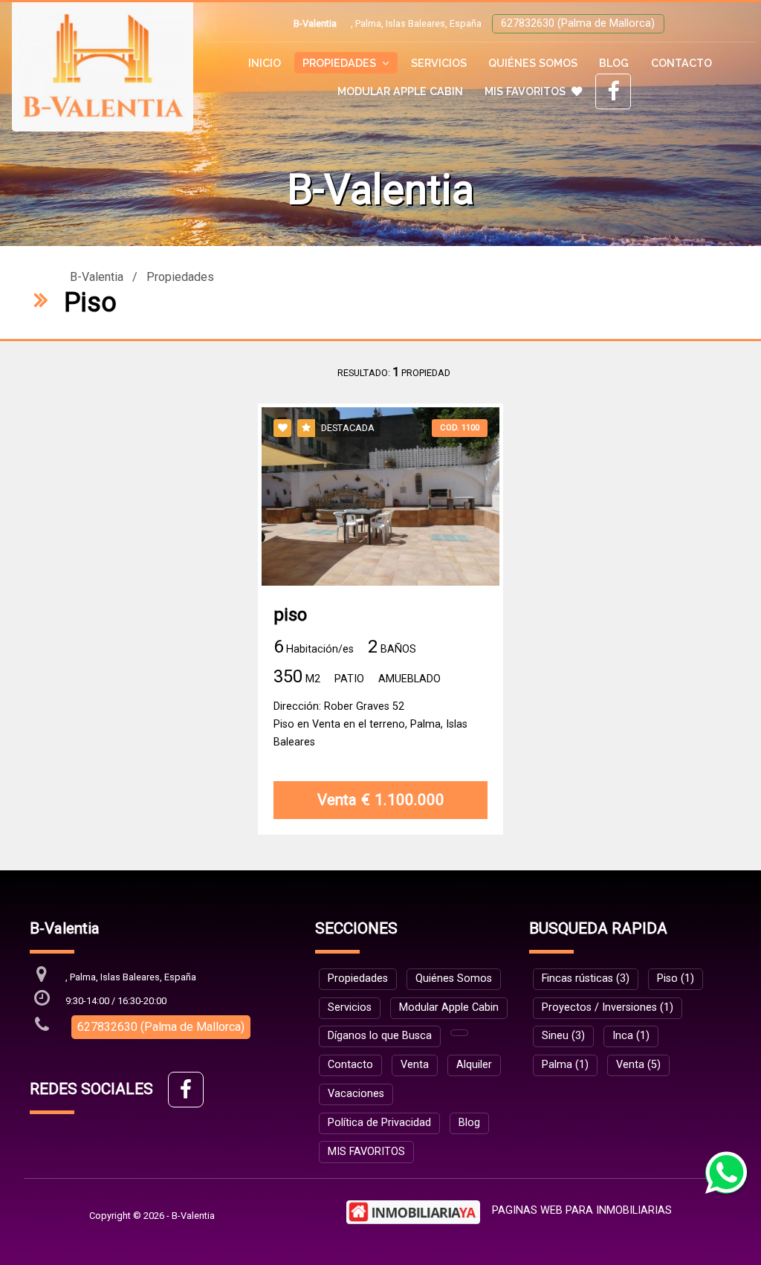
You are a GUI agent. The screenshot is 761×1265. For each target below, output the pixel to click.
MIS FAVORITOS (525, 91)
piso (290, 615)
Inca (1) (631, 1035)
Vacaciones (356, 1093)
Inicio (264, 62)
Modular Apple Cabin (400, 91)
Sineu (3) (563, 1035)
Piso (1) (675, 978)
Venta (415, 1064)
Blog (614, 62)
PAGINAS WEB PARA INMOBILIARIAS (582, 1210)
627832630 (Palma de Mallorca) (578, 23)
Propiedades (180, 277)
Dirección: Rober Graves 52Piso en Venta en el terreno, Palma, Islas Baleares (370, 724)
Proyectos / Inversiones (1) (607, 1007)
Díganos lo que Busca (380, 1035)
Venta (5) (638, 1064)
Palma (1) (565, 1064)
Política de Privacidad (379, 1122)
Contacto (681, 62)
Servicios (439, 62)
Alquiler (474, 1064)
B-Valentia (96, 277)
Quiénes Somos (532, 62)
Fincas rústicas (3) (585, 978)
